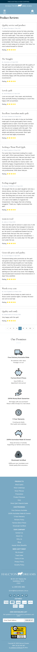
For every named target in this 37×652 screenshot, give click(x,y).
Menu (4, 13)
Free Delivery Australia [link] (19, 510)
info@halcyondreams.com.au (19, 591)
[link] (10, 595)
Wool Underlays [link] (19, 488)
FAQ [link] (19, 500)
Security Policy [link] (19, 565)
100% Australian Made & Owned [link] (19, 513)
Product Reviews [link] (19, 497)
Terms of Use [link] (19, 559)
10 (30, 328)
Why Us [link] (19, 539)
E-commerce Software (16, 648)
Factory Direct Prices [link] (19, 523)
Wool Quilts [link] (19, 485)
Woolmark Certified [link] (19, 526)
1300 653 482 (19, 587)
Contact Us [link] (19, 533)
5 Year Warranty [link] (19, 516)
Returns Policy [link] (19, 520)
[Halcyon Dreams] (18, 5)
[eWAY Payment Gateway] (18, 632)
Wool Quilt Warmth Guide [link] (19, 503)
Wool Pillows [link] (19, 491)
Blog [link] (19, 542)
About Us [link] (19, 536)
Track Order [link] (19, 555)
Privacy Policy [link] (19, 562)
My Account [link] (19, 552)
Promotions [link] (19, 494)
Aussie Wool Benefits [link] (19, 545)
